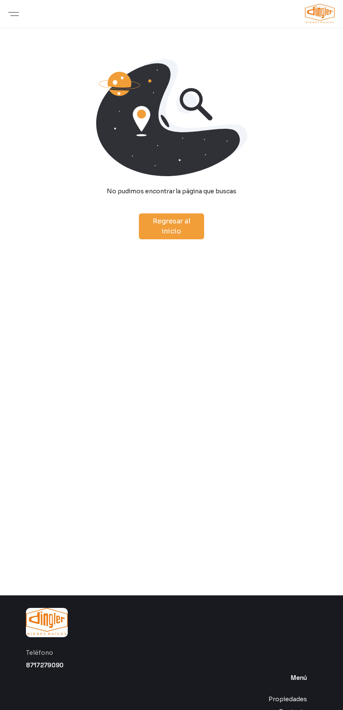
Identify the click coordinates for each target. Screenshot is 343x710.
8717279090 (45, 665)
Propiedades (288, 699)
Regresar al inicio (171, 226)
